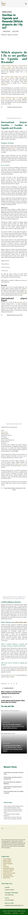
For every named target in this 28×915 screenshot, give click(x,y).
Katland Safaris (6, 31)
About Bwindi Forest (8, 876)
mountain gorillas (23, 293)
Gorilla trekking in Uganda (9, 68)
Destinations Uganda (8, 868)
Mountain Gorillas (7, 874)
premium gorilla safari (22, 670)
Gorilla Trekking (7, 858)
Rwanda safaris (7, 11)
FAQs (4, 865)
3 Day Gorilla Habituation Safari (12, 807)
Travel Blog (6, 866)
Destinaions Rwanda (8, 870)
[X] (11, 683)
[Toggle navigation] (22, 3)
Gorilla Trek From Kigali (9, 873)
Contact (22, 913)
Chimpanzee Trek (7, 871)
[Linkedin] (16, 683)
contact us (13, 675)
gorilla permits (19, 464)
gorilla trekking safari (20, 622)
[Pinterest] (14, 683)
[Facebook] (8, 683)
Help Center (15, 913)
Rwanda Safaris (7, 862)
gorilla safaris (22, 302)
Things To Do (6, 877)
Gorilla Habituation (8, 863)
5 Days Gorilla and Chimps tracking (13, 809)
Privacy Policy (7, 913)
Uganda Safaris (7, 860)
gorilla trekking (11, 147)
